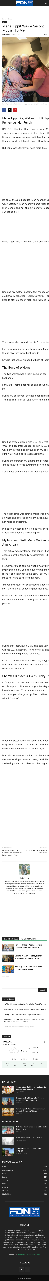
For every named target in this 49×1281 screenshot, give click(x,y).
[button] (3, 3)
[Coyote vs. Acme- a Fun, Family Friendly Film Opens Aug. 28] (8, 958)
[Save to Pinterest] (15, 110)
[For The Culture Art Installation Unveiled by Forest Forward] (8, 947)
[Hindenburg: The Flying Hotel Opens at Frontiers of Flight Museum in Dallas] (8, 1101)
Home (4, 19)
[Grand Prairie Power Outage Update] (8, 1141)
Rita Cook (7, 34)
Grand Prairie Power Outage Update (28, 1138)
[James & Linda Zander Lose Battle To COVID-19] (8, 1152)
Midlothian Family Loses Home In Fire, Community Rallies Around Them (11, 852)
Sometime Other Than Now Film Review (36, 851)
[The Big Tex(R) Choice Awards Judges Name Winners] (8, 969)
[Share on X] (10, 110)
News (10, 19)
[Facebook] (21, 1269)
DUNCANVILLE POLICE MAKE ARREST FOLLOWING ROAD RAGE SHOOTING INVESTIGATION (24, 1020)
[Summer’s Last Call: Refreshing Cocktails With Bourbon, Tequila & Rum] (8, 1090)
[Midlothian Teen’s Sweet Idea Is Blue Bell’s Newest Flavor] (8, 1130)
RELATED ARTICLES (11, 939)
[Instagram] (27, 1269)
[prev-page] (3, 977)
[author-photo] (24, 875)
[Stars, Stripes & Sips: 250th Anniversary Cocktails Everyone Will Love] (8, 1112)
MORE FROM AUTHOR (28, 939)
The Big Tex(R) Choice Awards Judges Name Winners (23, 1014)
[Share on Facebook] (4, 110)
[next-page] (7, 977)
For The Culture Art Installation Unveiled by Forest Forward (25, 1004)
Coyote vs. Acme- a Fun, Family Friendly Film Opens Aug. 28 (25, 1009)
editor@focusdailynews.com (29, 1254)
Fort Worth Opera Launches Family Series (19, 1027)
